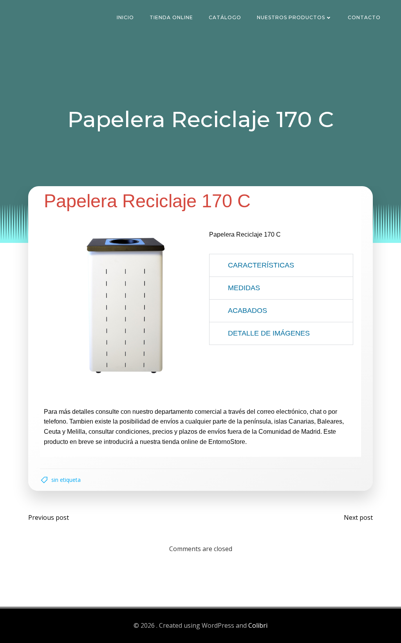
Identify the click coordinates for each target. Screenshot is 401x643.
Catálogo (225, 17)
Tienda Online (171, 17)
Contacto (364, 17)
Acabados (247, 310)
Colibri (257, 625)
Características (261, 265)
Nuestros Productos (291, 17)
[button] (281, 265)
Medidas (244, 288)
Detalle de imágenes (269, 333)
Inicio (125, 17)
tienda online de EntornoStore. (204, 441)
